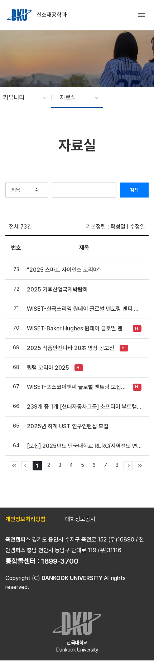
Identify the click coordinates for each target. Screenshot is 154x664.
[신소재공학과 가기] (20, 15)
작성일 (117, 226)
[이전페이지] (25, 465)
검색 (134, 190)
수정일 (137, 226)
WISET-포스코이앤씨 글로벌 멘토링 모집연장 (78, 387)
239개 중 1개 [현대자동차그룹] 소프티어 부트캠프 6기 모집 (84, 406)
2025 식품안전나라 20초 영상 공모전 (70, 348)
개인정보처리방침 (25, 519)
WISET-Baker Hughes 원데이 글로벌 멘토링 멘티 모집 (78, 328)
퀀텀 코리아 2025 (48, 367)
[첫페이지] (14, 465)
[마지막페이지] (139, 465)
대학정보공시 (80, 519)
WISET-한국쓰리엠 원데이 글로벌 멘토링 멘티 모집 (84, 308)
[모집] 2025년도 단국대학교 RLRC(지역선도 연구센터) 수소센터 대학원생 (84, 446)
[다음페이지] (128, 465)
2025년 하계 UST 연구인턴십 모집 (68, 426)
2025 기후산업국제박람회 (57, 289)
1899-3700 (59, 561)
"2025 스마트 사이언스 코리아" (64, 269)
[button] (21, 97)
